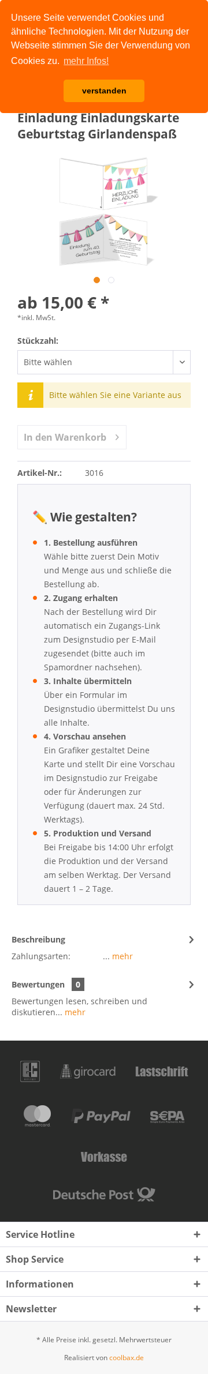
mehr (121, 956)
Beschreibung (38, 939)
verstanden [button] (104, 90)
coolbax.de (126, 1357)
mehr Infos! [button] (86, 61)
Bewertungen (38, 984)
